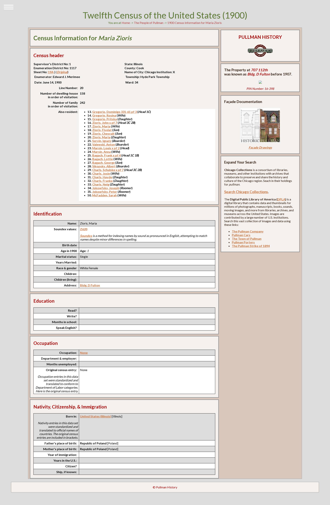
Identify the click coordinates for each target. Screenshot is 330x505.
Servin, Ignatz (101, 141)
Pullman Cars (241, 235)
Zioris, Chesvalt (103, 133)
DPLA (281, 199)
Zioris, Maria (101, 126)
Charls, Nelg (100, 184)
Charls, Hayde (102, 177)
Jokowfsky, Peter (104, 191)
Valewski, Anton (103, 144)
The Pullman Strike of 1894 (251, 246)
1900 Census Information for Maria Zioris (194, 22)
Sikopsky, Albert (104, 166)
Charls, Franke (102, 180)
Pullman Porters (243, 242)
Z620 (83, 229)
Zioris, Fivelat (102, 130)
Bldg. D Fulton (90, 285)
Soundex (86, 236)
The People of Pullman (148, 22)
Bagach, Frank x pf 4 (106, 155)
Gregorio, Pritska (104, 119)
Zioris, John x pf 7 (104, 122)
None (84, 352)
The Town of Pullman (246, 238)
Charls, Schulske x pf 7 (108, 170)
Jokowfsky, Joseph (105, 188)
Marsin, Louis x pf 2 (106, 148)
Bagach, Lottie (102, 159)
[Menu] (8, 6)
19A (50, 72)
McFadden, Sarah (104, 195)
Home (126, 22)
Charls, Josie (101, 173)
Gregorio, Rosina (104, 115)
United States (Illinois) (95, 416)
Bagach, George (103, 162)
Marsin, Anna (101, 151)
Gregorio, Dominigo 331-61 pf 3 (114, 111)
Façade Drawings (260, 147)
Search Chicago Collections (246, 192)
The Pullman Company (248, 231)
